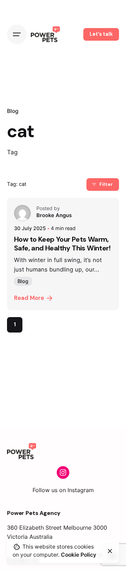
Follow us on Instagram (63, 490)
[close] (110, 551)
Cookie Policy (78, 554)
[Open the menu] (17, 34)
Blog (13, 111)
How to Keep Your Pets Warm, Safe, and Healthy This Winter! (62, 244)
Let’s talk (101, 34)
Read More (29, 298)
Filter (106, 184)
